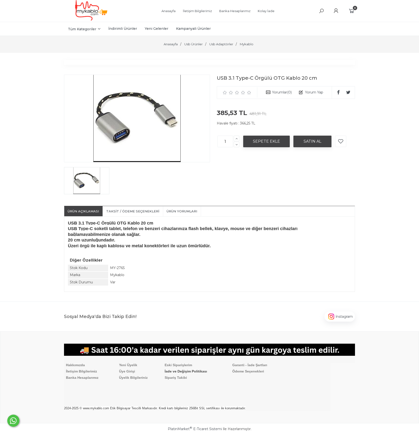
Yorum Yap (314, 92)
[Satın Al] (312, 141)
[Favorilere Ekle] (340, 141)
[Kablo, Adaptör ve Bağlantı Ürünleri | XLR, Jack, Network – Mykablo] (91, 19)
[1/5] (225, 92)
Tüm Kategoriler (82, 29)
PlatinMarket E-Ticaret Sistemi (195, 429)
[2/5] (228, 92)
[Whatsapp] (13, 421)
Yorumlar (282, 92)
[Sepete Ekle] (266, 141)
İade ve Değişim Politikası (186, 371)
